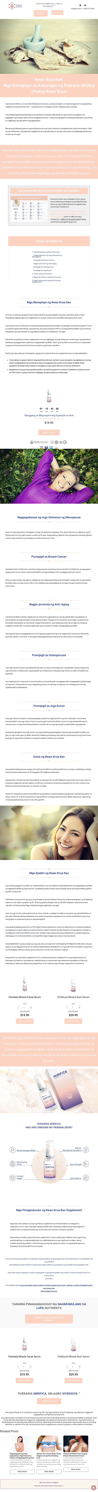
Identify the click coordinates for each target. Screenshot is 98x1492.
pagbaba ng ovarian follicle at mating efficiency (26, 930)
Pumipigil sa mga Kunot (42, 270)
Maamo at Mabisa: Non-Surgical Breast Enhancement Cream (75, 1455)
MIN (52, 411)
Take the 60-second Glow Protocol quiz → (49, 1486)
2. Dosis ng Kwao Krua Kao (42, 274)
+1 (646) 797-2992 (88, 9)
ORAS (46, 411)
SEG (57, 411)
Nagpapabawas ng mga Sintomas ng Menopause (47, 256)
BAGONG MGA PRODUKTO (40, 13)
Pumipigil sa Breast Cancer (43, 260)
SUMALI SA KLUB (57, 12)
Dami (24, 1004)
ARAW (41, 411)
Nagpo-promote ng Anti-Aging (44, 264)
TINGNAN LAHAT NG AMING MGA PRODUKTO (49, 1318)
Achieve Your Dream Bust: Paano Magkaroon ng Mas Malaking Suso (49, 1456)
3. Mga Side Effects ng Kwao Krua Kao (46, 277)
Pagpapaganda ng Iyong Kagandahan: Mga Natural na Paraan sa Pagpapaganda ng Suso (22, 1456)
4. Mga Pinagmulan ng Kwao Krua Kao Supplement (46, 281)
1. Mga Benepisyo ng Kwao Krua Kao (46, 252)
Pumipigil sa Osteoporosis (43, 267)
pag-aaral (28, 899)
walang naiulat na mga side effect (33, 944)
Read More (22, 1471)
